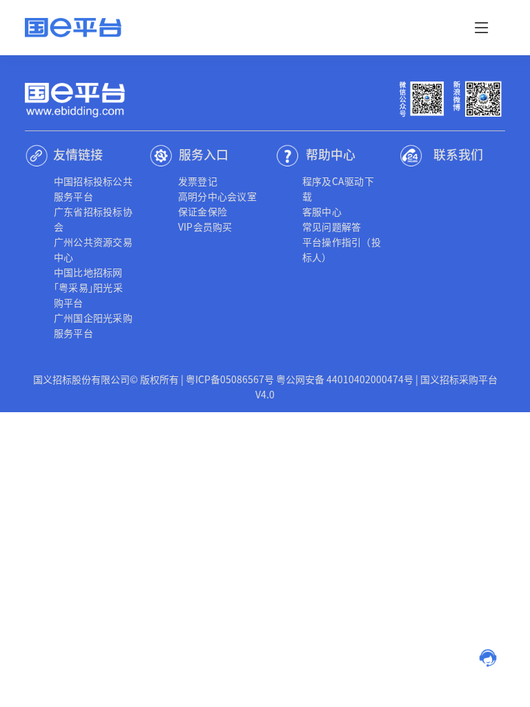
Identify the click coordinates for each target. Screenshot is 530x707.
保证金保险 (202, 211)
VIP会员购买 (205, 226)
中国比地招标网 (88, 272)
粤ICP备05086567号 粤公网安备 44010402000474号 (299, 379)
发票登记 (197, 181)
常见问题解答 (331, 226)
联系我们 (458, 154)
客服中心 (322, 211)
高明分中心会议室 (217, 196)
